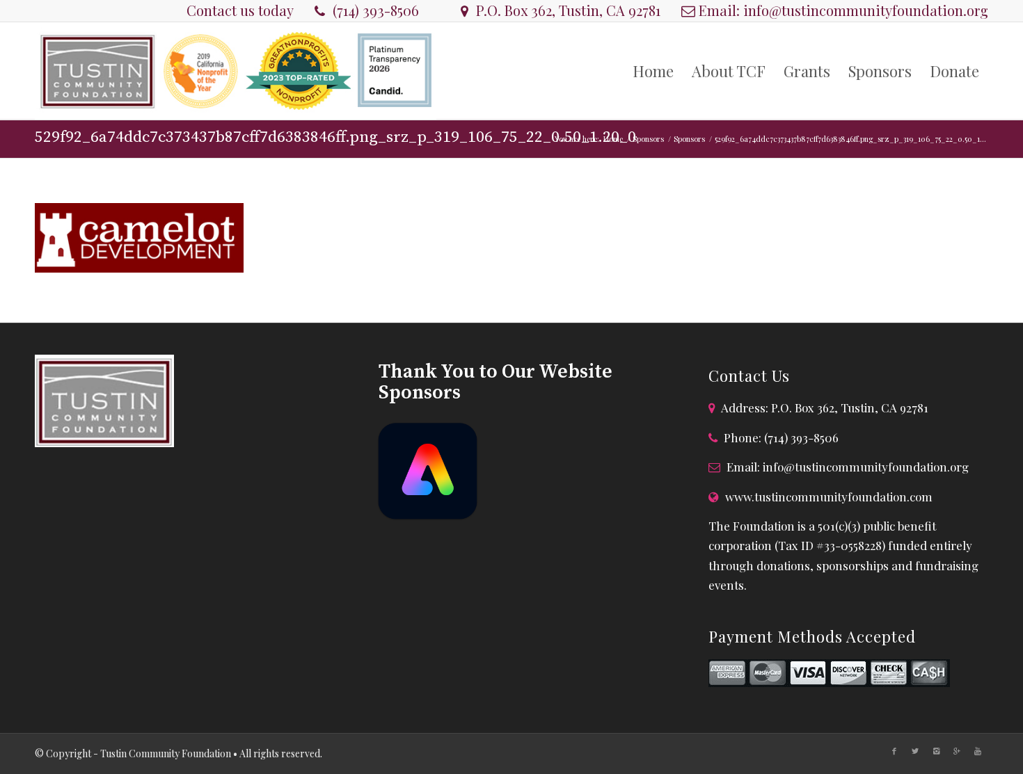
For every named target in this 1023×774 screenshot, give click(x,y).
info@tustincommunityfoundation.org (865, 10)
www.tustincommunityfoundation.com (829, 496)
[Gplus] (956, 751)
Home (613, 139)
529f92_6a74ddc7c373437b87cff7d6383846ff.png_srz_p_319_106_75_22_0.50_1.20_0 (335, 137)
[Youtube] (977, 751)
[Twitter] (915, 751)
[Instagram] (936, 751)
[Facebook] (894, 751)
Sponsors (648, 139)
